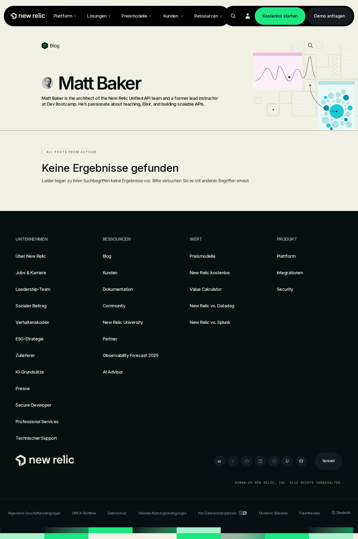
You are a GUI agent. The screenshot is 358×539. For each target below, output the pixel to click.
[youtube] (219, 461)
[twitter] (233, 461)
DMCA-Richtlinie (84, 513)
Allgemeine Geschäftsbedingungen (34, 513)
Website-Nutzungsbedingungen (162, 513)
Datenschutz (117, 513)
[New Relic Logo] (27, 16)
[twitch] (287, 461)
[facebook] (301, 461)
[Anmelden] (248, 16)
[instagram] (274, 461)
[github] (247, 461)
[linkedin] (260, 461)
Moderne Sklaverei (273, 513)
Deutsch (343, 513)
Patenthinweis (309, 513)
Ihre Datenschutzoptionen (217, 513)
